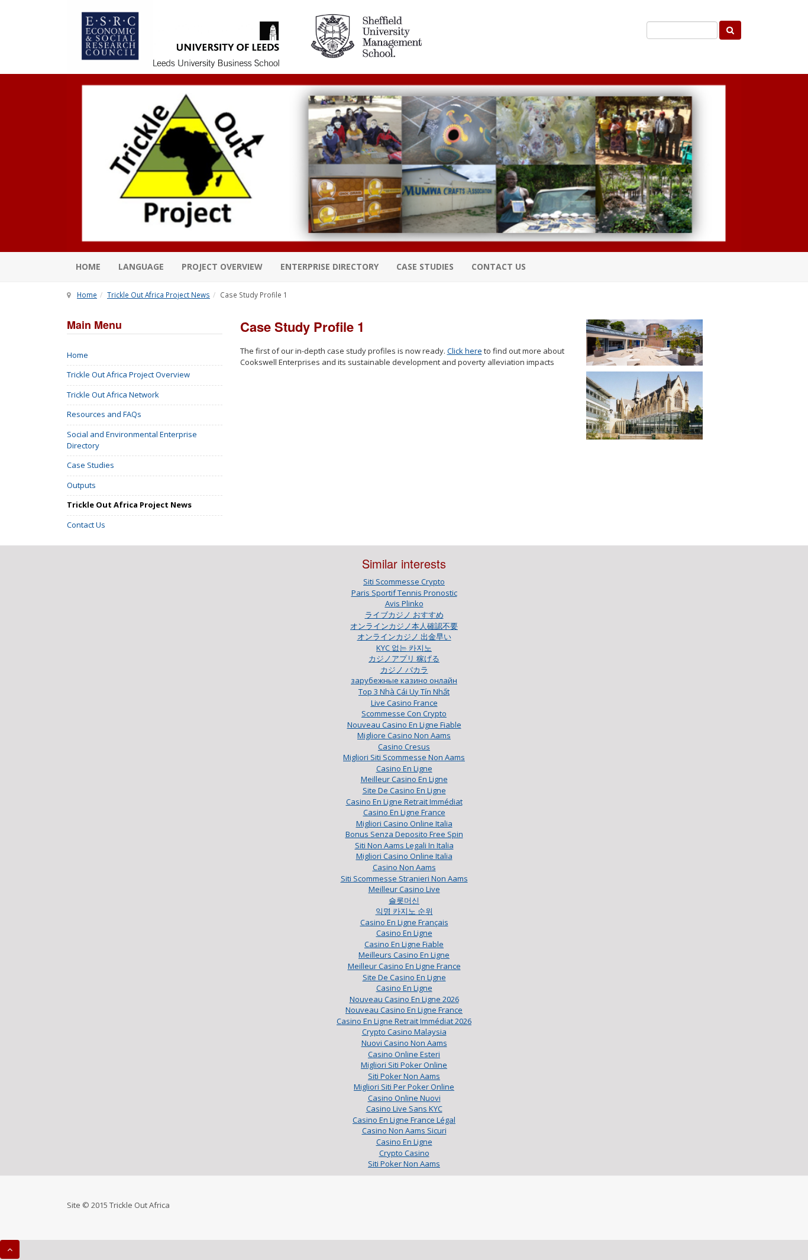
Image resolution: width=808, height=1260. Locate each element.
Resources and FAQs (104, 414)
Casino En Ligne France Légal (404, 1119)
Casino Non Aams (404, 867)
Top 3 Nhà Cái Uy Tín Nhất (404, 691)
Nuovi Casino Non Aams (404, 1043)
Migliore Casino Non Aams (404, 735)
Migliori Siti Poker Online (404, 1064)
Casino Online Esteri (404, 1054)
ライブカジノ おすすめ (404, 614)
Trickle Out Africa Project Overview (128, 374)
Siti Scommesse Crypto (404, 581)
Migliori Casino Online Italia (404, 823)
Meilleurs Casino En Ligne (404, 954)
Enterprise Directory (329, 266)
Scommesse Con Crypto (404, 713)
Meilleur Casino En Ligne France (404, 966)
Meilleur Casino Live (404, 889)
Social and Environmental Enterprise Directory (132, 440)
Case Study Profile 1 (302, 326)
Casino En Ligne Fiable (404, 944)
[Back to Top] (10, 1249)
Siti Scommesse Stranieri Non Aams (404, 878)
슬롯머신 (404, 900)
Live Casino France (404, 702)
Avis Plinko (404, 603)
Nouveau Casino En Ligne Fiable (404, 724)
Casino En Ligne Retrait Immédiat (404, 801)
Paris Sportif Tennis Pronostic (404, 592)
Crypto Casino (404, 1153)
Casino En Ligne (404, 768)
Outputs (81, 485)
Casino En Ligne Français (404, 922)
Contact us (498, 266)
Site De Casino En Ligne (404, 790)
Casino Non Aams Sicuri (404, 1130)
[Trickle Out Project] (404, 163)
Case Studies (425, 266)
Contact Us (86, 524)
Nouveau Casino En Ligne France (404, 1009)
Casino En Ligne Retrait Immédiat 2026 (404, 1021)
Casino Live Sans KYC (404, 1108)
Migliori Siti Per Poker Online (404, 1086)
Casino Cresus (404, 746)
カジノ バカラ (404, 669)
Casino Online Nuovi (404, 1098)
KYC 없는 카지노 (404, 647)
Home (88, 266)
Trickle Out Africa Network (113, 394)
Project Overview (222, 266)
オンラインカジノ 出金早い (404, 636)
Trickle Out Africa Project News (158, 294)
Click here (464, 350)
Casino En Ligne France (404, 812)
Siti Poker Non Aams (404, 1076)
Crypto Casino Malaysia (404, 1031)
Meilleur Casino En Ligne (404, 779)
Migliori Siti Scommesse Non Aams (404, 757)
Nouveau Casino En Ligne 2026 (404, 999)
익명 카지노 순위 (404, 911)
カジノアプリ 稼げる (404, 658)
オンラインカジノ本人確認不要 (404, 626)
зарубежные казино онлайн (404, 680)
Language (141, 266)
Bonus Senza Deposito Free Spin (404, 834)
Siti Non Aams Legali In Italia (404, 845)
